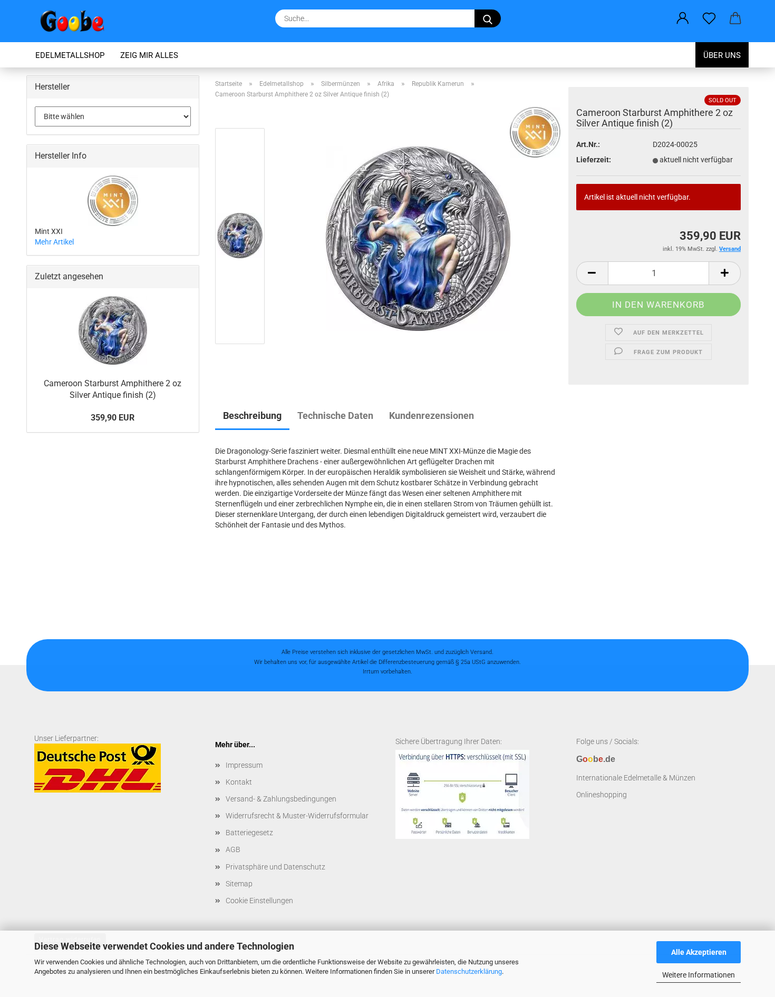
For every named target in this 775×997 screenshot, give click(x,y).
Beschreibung (252, 415)
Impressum (244, 765)
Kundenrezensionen (431, 415)
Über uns (722, 55)
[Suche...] (487, 18)
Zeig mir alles (149, 55)
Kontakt (239, 782)
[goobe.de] (76, 21)
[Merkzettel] (709, 18)
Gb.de (595, 759)
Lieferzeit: (593, 159)
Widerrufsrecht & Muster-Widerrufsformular (297, 816)
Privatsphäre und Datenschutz (275, 867)
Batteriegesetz (249, 832)
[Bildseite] (418, 238)
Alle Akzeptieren (698, 952)
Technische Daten (335, 415)
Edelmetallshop (69, 55)
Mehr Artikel (54, 242)
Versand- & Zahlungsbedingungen (281, 799)
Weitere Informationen (698, 975)
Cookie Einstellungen (259, 900)
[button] (683, 18)
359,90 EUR (112, 418)
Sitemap (239, 883)
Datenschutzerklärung (469, 971)
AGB (233, 849)
